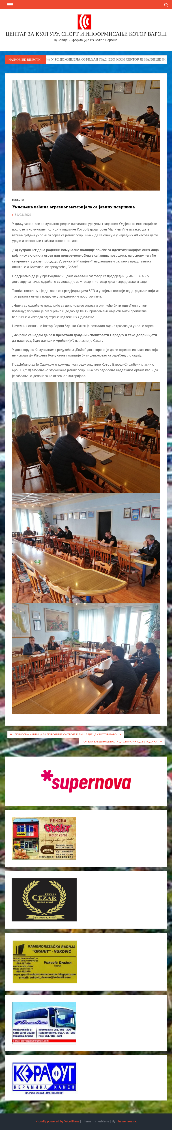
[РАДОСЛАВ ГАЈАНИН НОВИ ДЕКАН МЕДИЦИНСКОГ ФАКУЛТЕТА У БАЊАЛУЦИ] (148, 59)
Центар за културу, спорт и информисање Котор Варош (86, 34)
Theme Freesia (126, 1121)
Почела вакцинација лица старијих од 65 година (119, 741)
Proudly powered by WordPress (57, 1121)
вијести (18, 199)
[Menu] (9, 4)
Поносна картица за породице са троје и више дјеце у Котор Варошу (68, 734)
